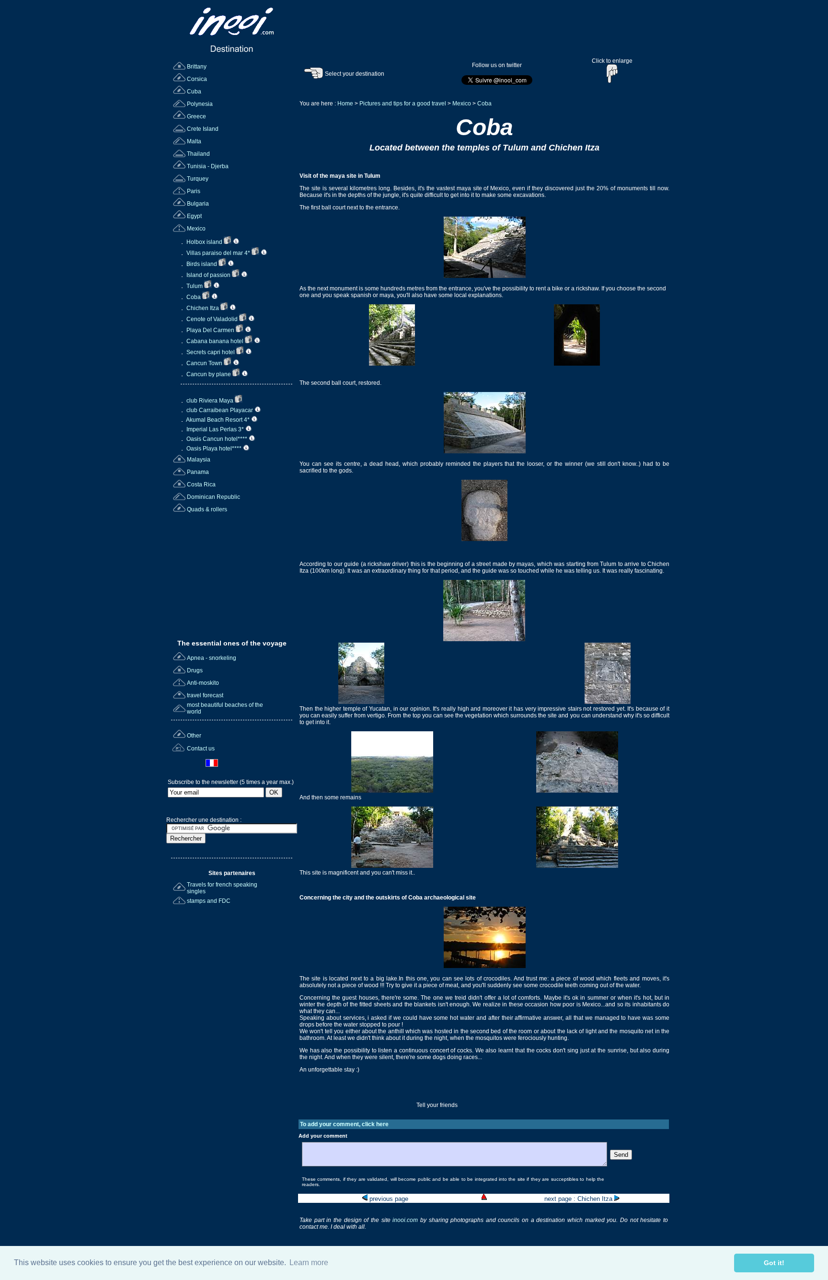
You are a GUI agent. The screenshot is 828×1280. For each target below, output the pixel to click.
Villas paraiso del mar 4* (218, 253)
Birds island (201, 264)
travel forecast (205, 695)
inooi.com (406, 1220)
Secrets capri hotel (210, 352)
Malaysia (198, 459)
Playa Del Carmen (210, 330)
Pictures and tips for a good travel (402, 103)
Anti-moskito (203, 683)
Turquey (197, 178)
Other (194, 735)
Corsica (197, 79)
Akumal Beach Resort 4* (218, 419)
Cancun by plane (208, 374)
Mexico (196, 228)
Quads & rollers (207, 509)
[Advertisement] (233, 573)
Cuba (194, 91)
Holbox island (204, 242)
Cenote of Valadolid (212, 319)
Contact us (201, 748)
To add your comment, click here (344, 1124)
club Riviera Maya (210, 400)
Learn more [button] (308, 1262)
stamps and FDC (208, 901)
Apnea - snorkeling (211, 658)
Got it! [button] (774, 1263)
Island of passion (208, 275)
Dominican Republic (213, 497)
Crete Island (202, 129)
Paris (193, 191)
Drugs (195, 670)
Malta (194, 141)
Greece (196, 116)
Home (345, 103)
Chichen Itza (202, 308)
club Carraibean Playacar (219, 410)
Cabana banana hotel (215, 341)
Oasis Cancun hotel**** (217, 439)
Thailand (198, 153)
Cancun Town (204, 363)
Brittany (197, 66)
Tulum (194, 286)
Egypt (194, 216)
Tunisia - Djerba (208, 166)
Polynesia (200, 104)
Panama (198, 472)
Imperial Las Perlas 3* (215, 429)
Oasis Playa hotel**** (214, 448)
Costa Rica (201, 484)
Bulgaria (198, 203)
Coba (193, 297)
